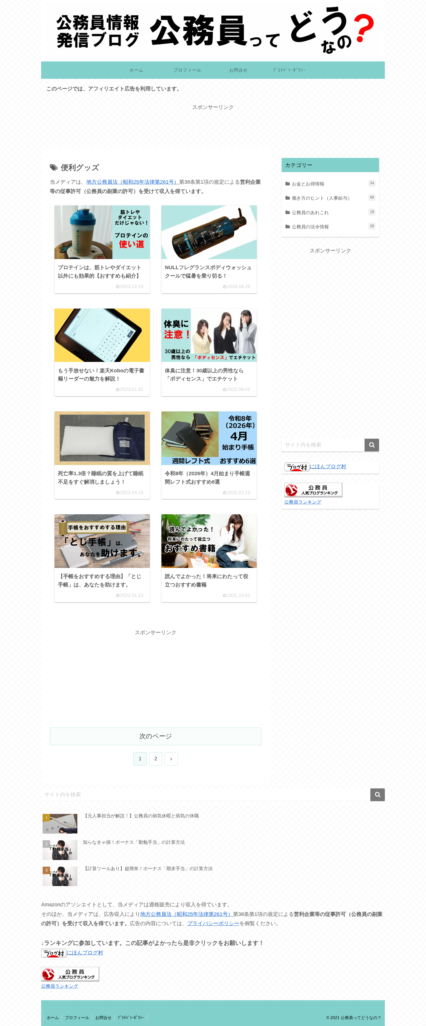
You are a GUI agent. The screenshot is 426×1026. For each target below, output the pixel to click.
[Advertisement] (213, 125)
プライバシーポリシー (213, 923)
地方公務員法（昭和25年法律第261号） (132, 182)
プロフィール (77, 1017)
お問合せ (103, 1017)
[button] (372, 445)
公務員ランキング (302, 501)
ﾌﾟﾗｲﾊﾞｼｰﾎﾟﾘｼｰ (131, 1017)
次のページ (155, 736)
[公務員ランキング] (313, 490)
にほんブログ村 (328, 466)
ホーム (53, 1017)
